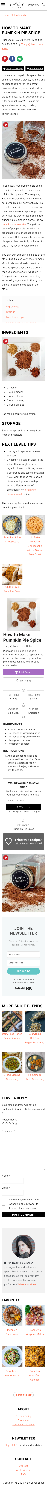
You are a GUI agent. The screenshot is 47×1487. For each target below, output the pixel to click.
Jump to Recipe (14, 68)
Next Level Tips (15, 317)
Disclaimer (23, 1420)
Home (5, 15)
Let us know (21, 843)
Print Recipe (36, 68)
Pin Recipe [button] (25, 680)
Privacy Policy (24, 1416)
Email (6, 1187)
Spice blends (18, 15)
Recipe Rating (9, 1119)
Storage (10, 311)
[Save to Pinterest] (5, 59)
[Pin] (5, 124)
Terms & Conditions (24, 1424)
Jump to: (14, 300)
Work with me (23, 1470)
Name (6, 1175)
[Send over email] (20, 59)
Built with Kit (23, 988)
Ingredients (12, 306)
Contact (23, 1465)
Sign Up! (10, 1445)
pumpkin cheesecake (14, 224)
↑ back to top (23, 1394)
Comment (8, 1131)
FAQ (23, 1474)
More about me (27, 1284)
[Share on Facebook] (12, 59)
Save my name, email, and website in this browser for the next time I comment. (24, 1204)
